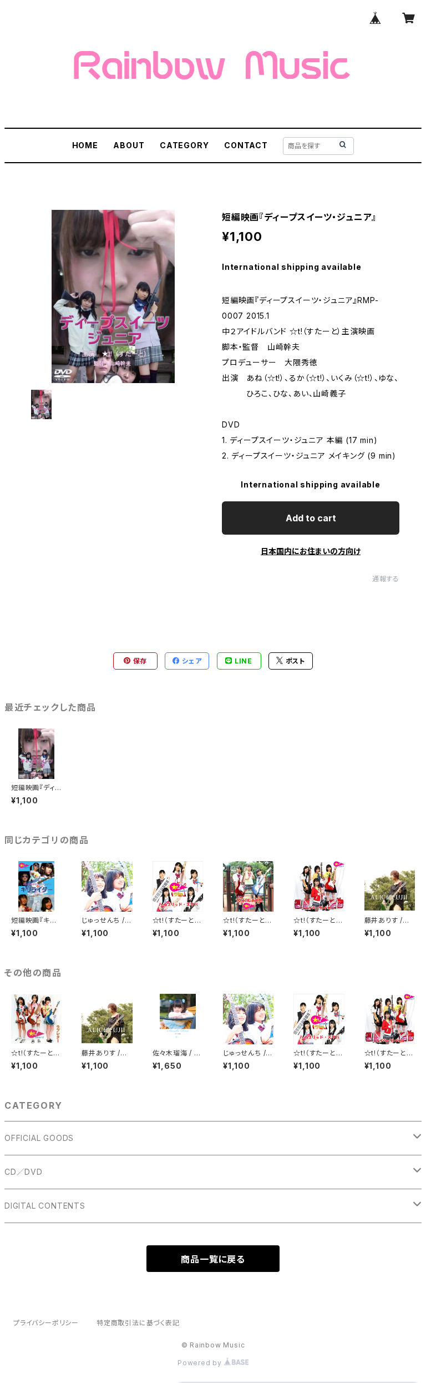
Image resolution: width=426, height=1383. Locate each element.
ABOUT (128, 145)
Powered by (201, 1363)
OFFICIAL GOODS (39, 1138)
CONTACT (246, 145)
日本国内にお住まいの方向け (311, 551)
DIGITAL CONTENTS (44, 1205)
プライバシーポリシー (46, 1323)
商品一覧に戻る (213, 1259)
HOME (85, 145)
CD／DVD (23, 1171)
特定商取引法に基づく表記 (138, 1323)
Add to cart (311, 518)
